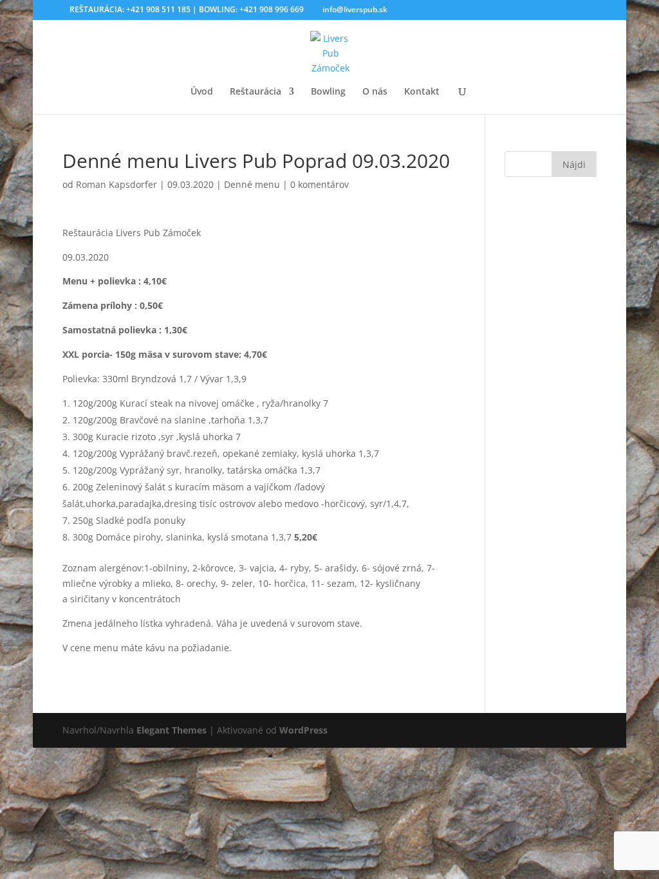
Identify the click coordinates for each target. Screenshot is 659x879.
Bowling (328, 92)
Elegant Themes (171, 730)
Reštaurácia (255, 92)
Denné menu (252, 184)
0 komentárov (319, 184)
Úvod (201, 92)
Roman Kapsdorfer (116, 184)
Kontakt (422, 92)
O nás (374, 92)
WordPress (303, 730)
